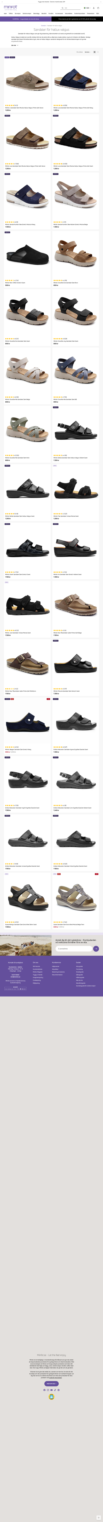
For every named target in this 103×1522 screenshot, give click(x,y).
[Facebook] (44, 1390)
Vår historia (36, 966)
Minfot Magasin (37, 972)
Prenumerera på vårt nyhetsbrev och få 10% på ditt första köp (77, 19)
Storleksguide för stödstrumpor (86, 986)
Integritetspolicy (38, 977)
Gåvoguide (79, 975)
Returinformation (57, 975)
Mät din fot (79, 980)
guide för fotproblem (55, 1378)
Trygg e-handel (37, 975)
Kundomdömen (37, 969)
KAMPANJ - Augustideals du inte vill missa (26, 19)
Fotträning (79, 969)
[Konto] (94, 8)
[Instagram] (48, 1390)
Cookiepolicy (37, 980)
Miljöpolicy (36, 983)
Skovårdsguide (80, 983)
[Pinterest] (58, 1390)
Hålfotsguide (80, 977)
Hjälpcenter (55, 966)
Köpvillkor (55, 969)
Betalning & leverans (58, 972)
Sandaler (43, 25)
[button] (88, 52)
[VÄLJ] (47, 99)
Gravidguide (79, 972)
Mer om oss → (51, 1384)
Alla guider (79, 966)
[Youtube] (51, 1390)
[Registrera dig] (96, 949)
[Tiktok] (55, 1390)
